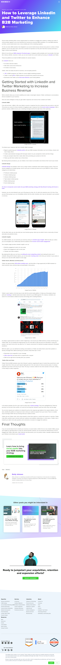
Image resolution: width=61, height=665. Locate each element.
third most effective (24, 77)
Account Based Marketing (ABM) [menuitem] (8, 604)
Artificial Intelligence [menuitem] (30, 610)
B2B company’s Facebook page (22, 53)
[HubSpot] (2, 650)
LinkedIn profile (21, 150)
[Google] (8, 650)
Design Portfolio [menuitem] (4, 628)
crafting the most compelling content (31, 254)
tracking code (34, 256)
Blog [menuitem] (2, 619)
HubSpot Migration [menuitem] (19, 603)
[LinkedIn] (8, 643)
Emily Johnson (14, 26)
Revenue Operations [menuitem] (5, 601)
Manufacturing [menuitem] (29, 613)
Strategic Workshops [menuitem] (19, 608)
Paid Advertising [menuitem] (4, 611)
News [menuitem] (39, 606)
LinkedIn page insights (38, 240)
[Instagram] (11, 643)
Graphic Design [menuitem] (4, 615)
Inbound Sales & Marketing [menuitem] (7, 608)
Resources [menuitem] (3, 617)
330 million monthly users (21, 263)
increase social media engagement (41, 241)
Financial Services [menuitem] (30, 603)
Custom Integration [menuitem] (19, 606)
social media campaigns (48, 107)
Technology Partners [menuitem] (42, 611)
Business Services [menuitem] (30, 611)
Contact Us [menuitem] (40, 601)
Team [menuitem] (39, 604)
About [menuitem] (39, 599)
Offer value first (8, 355)
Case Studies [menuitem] (4, 624)
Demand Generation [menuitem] (5, 606)
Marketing (8, 469)
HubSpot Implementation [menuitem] (20, 604)
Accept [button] (51, 663)
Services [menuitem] (17, 599)
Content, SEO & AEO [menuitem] (5, 613)
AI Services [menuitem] (17, 601)
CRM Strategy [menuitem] (4, 603)
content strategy (34, 405)
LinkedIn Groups (6, 166)
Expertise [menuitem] (3, 599)
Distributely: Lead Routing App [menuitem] (44, 613)
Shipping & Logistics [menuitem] (30, 606)
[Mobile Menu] (59, 1)
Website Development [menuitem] (5, 610)
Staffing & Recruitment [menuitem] (30, 604)
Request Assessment (30, 578)
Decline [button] (57, 662)
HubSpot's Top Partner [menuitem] (43, 610)
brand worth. (21, 434)
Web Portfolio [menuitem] (4, 626)
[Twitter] (2, 643)
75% (14, 75)
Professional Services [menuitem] (19, 610)
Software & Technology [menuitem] (31, 601)
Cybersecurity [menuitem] (29, 608)
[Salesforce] (5, 650)
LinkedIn (50, 55)
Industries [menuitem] (29, 599)
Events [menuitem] (2, 623)
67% (5, 73)
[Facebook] (5, 643)
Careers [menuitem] (39, 608)
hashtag (9, 295)
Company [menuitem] (40, 603)
